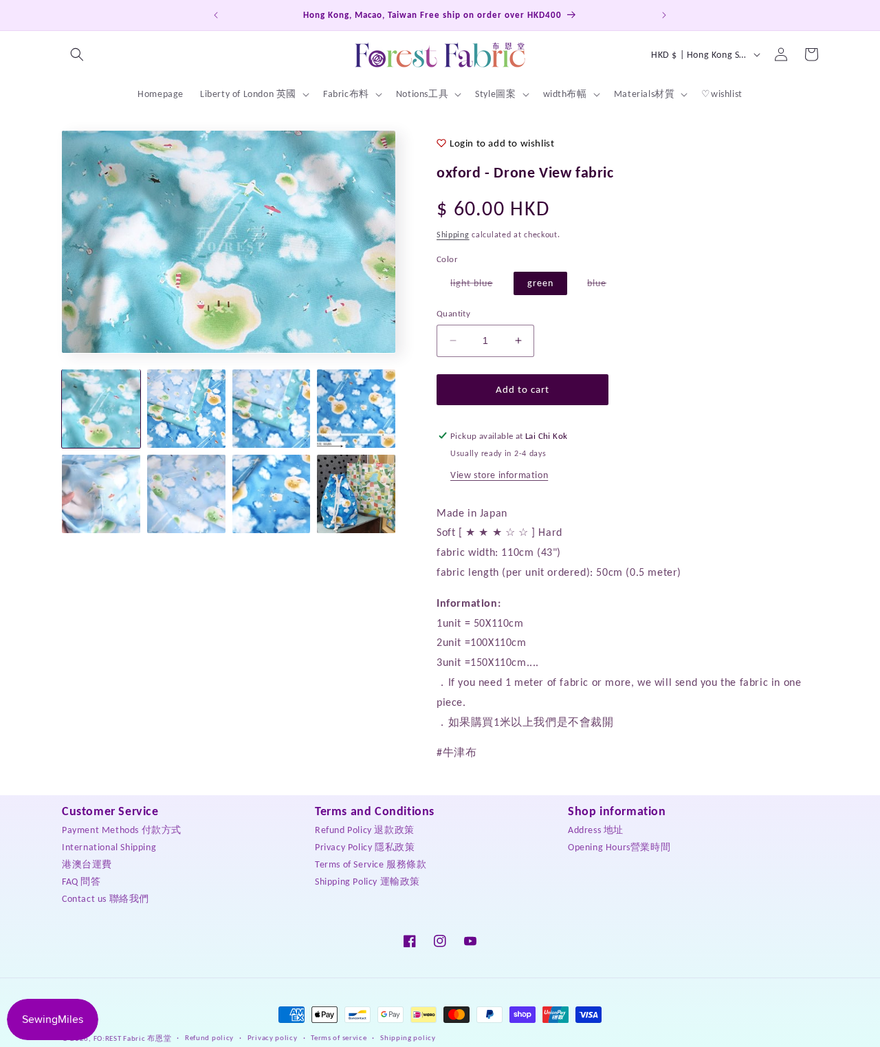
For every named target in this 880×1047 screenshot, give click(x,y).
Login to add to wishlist (502, 143)
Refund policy (209, 1037)
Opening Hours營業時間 (619, 846)
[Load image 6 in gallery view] (186, 494)
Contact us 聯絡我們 (105, 898)
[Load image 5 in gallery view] (101, 494)
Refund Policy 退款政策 (365, 829)
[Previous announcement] (216, 15)
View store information (499, 475)
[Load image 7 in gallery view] (271, 494)
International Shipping (109, 846)
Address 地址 (596, 829)
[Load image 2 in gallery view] (186, 408)
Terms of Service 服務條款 (371, 864)
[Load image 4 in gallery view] (356, 408)
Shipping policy (408, 1037)
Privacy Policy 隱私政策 (365, 846)
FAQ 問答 (81, 881)
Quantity (453, 313)
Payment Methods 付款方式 (122, 829)
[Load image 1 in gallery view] (101, 408)
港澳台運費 (87, 864)
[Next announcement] (664, 15)
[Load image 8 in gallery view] (356, 494)
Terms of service (338, 1037)
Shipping (453, 234)
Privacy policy (273, 1037)
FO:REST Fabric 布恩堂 (133, 1038)
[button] (77, 54)
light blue (478, 286)
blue (603, 286)
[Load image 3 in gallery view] (271, 408)
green (540, 283)
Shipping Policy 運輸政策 (367, 881)
